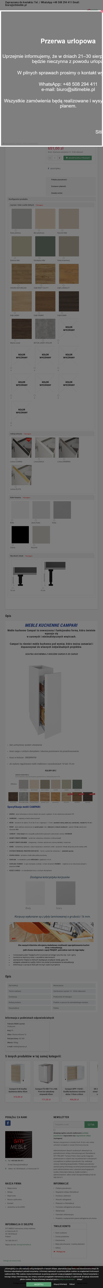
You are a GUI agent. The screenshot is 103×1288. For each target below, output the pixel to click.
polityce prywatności (67, 1279)
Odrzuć (72, 1284)
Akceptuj (38, 1284)
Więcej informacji (60, 1284)
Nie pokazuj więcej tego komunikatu (21, 143)
